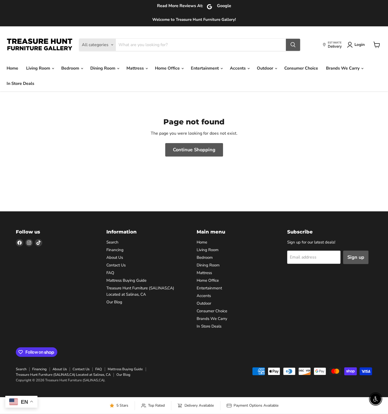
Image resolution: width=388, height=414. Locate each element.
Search (112, 242)
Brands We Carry (343, 68)
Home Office (168, 68)
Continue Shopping (194, 150)
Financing (115, 249)
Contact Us (116, 265)
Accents (238, 68)
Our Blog (114, 302)
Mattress (135, 68)
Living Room (38, 68)
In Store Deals (20, 83)
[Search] (293, 45)
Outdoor (265, 68)
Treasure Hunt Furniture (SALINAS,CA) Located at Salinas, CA (63, 374)
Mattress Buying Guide (126, 280)
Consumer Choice (301, 68)
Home (12, 68)
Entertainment (205, 68)
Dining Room (103, 68)
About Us (114, 257)
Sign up (355, 257)
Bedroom (70, 68)
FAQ (110, 272)
